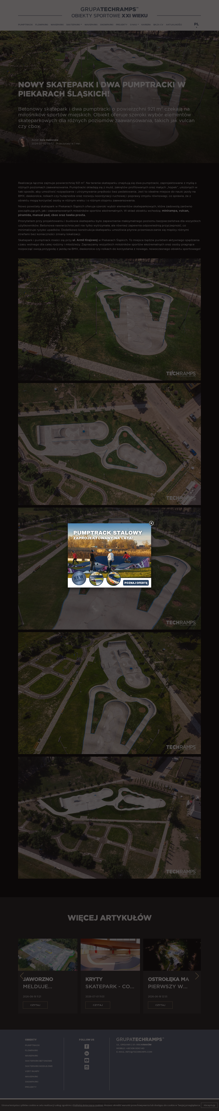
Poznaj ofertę (135, 583)
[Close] (151, 523)
